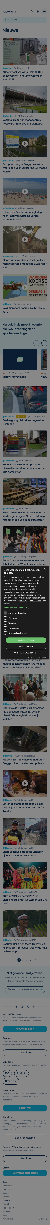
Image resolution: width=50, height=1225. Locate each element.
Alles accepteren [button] (26, 640)
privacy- (23, 601)
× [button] (45, 569)
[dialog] (25, 612)
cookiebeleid (35, 601)
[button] (25, 607)
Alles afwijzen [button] (26, 647)
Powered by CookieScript (36, 657)
